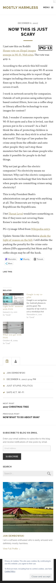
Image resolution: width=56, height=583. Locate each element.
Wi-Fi (21, 392)
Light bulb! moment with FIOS (13, 308)
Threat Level (15, 214)
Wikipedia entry (40, 229)
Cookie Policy (10, 571)
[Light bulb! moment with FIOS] (13, 299)
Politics (27, 386)
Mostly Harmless (20, 7)
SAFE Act (12, 392)
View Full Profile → (12, 548)
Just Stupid (14, 386)
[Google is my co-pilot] (38, 306)
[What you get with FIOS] (13, 328)
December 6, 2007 (28, 23)
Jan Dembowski (16, 373)
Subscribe (12, 456)
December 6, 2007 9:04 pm (21, 379)
